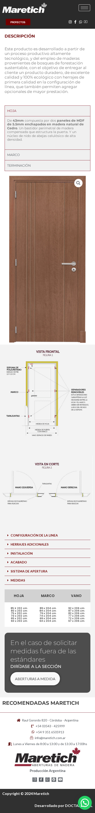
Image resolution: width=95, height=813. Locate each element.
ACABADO (19, 562)
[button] (78, 183)
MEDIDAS (18, 580)
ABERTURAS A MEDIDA (35, 678)
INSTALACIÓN (22, 553)
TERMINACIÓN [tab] (19, 165)
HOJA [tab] (11, 111)
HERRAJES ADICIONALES (30, 544)
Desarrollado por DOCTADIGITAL (64, 805)
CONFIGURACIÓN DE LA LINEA (34, 535)
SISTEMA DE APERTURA (29, 571)
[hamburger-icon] (84, 7)
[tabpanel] (47, 132)
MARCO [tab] (13, 155)
